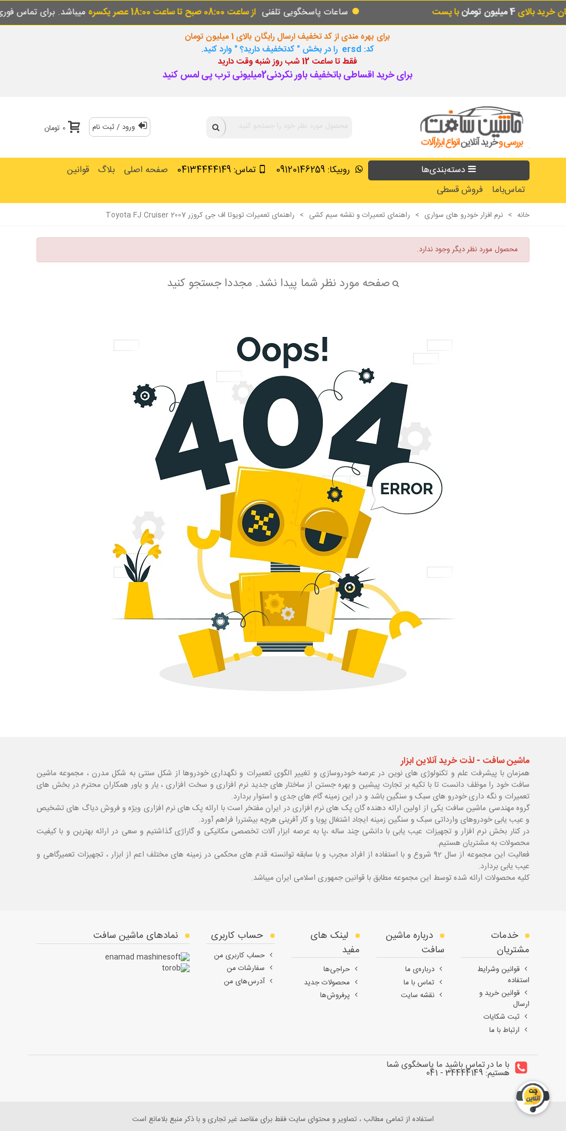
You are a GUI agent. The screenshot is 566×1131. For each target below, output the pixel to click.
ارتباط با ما (504, 1030)
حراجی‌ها (336, 969)
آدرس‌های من (244, 982)
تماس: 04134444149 (216, 170)
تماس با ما (418, 983)
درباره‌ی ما (419, 969)
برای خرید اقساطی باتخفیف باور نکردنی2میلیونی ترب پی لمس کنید (287, 75)
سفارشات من (246, 968)
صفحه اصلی (146, 170)
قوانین (78, 170)
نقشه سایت (417, 995)
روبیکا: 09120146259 (314, 170)
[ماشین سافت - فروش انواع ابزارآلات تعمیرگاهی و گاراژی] (469, 127)
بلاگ (106, 170)
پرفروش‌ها (335, 995)
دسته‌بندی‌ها (443, 170)
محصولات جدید (327, 983)
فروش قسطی (460, 190)
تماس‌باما (508, 190)
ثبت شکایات (502, 1017)
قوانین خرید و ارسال (504, 998)
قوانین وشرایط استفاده (504, 975)
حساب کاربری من (239, 956)
